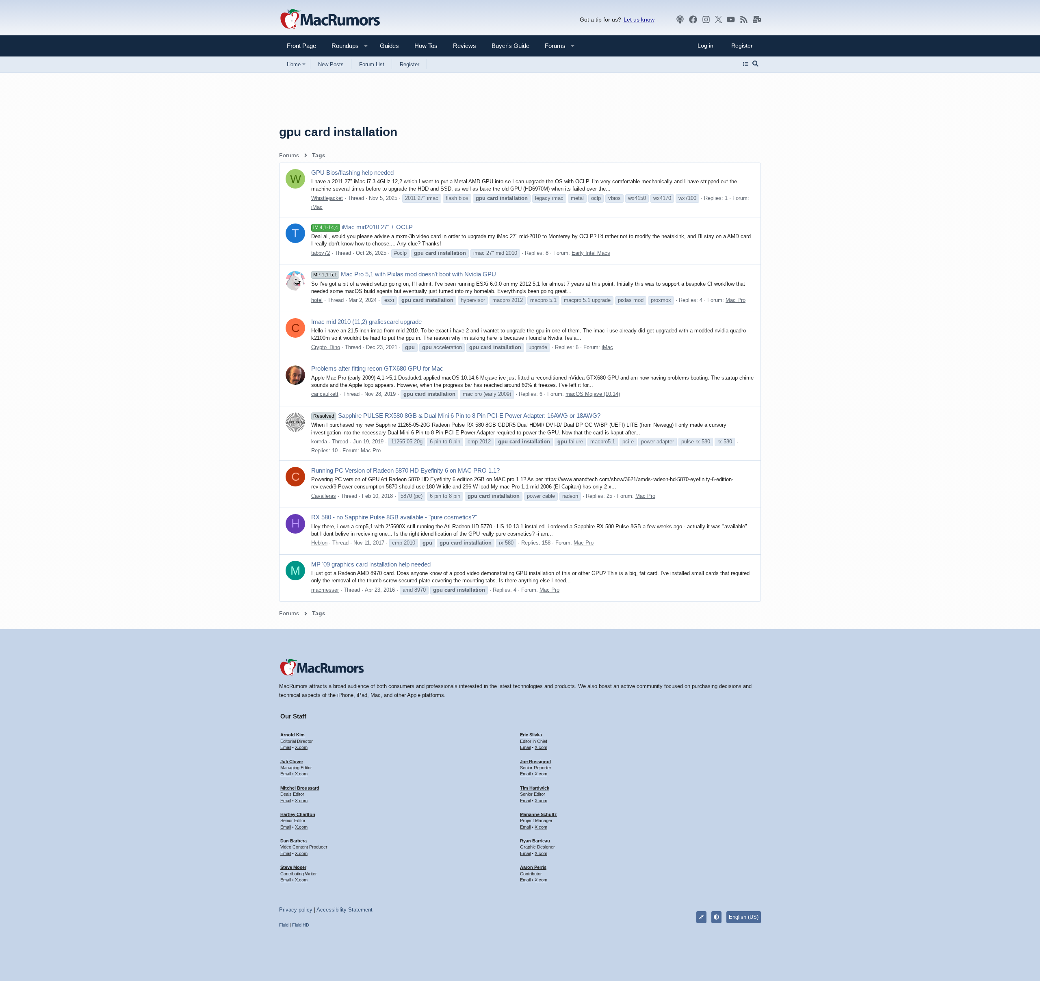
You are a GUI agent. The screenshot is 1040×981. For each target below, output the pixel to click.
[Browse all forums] (745, 64)
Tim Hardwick (534, 788)
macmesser (325, 590)
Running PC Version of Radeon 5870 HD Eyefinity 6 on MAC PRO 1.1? (405, 470)
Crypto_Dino (325, 347)
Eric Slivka (531, 734)
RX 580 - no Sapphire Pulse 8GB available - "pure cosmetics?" (394, 517)
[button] (342, 45)
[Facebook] (693, 19)
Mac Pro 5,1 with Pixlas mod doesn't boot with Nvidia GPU (404, 274)
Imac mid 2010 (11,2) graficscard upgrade (366, 321)
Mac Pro (735, 300)
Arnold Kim (292, 734)
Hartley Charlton (297, 814)
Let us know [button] (639, 19)
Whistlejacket (327, 198)
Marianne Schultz (538, 814)
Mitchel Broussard (299, 788)
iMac (317, 207)
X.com (301, 747)
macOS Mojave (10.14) (593, 394)
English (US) (743, 917)
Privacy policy (295, 910)
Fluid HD (300, 924)
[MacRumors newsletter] (757, 19)
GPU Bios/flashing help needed (352, 172)
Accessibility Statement (344, 910)
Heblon (319, 543)
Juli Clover (291, 761)
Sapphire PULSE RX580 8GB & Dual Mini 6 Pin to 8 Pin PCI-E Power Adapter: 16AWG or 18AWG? (456, 415)
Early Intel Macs (591, 253)
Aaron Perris (533, 867)
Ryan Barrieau (535, 840)
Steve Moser (293, 867)
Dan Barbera (293, 840)
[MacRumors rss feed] (744, 19)
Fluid (283, 924)
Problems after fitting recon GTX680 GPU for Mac (377, 368)
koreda (319, 441)
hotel (317, 300)
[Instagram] (706, 19)
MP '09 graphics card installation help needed (371, 564)
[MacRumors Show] (680, 19)
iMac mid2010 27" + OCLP (363, 227)
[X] (718, 19)
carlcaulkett (324, 394)
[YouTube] (731, 19)
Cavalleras (323, 496)
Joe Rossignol (535, 761)
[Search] (755, 64)
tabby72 (320, 253)
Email (285, 747)
